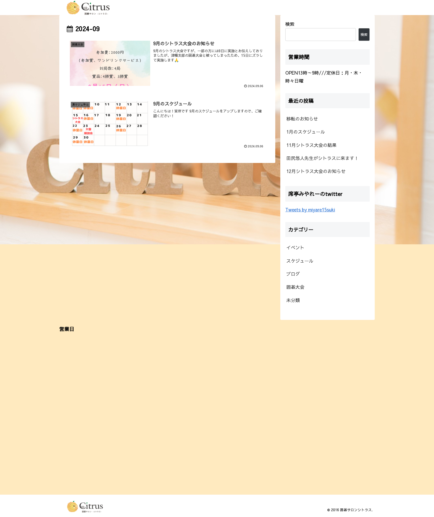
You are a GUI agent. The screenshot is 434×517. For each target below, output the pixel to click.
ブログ (293, 274)
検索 (289, 24)
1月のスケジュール (305, 132)
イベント (295, 247)
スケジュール (299, 260)
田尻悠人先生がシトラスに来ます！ (322, 158)
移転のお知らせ (302, 119)
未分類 (293, 300)
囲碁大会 (295, 287)
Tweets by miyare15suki (310, 209)
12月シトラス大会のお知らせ (316, 171)
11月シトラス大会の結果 (311, 145)
